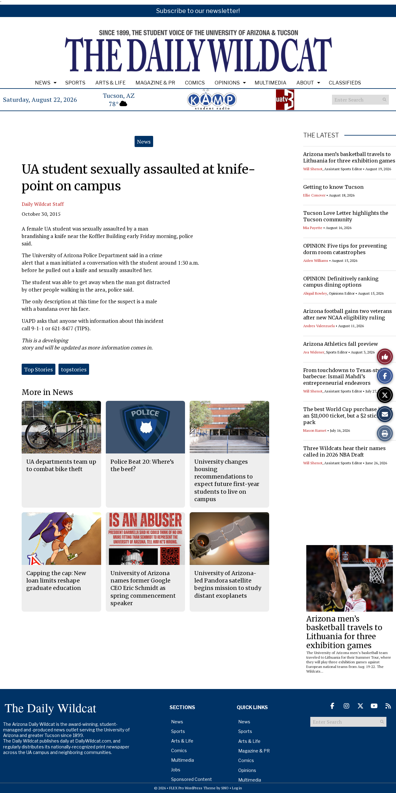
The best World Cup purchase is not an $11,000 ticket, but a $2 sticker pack (347, 415)
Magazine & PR (155, 83)
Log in (237, 788)
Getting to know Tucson (333, 187)
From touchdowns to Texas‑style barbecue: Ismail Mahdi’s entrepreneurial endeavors (344, 376)
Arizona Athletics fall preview (340, 344)
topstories (74, 369)
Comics (195, 83)
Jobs (175, 769)
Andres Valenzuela (319, 325)
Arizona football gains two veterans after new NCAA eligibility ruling (347, 314)
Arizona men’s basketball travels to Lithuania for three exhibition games (349, 157)
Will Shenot (312, 169)
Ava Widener (313, 352)
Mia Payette (312, 227)
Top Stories (38, 369)
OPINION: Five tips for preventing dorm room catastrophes (345, 249)
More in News (47, 392)
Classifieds (345, 83)
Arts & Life (110, 83)
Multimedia (270, 83)
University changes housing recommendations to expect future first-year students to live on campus (226, 480)
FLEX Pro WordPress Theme (192, 788)
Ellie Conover (314, 195)
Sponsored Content (191, 779)
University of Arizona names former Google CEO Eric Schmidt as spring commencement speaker (143, 588)
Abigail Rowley (315, 293)
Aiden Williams (315, 260)
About (305, 83)
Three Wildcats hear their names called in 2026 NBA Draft (344, 451)
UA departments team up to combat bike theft (61, 465)
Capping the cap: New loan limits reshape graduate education (56, 581)
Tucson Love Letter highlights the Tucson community (345, 216)
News (42, 83)
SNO (225, 788)
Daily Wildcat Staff (43, 204)
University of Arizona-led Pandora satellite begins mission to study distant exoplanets (227, 584)
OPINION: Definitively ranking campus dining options (340, 281)
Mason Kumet (314, 430)
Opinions (227, 83)
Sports (75, 83)
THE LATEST (321, 135)
